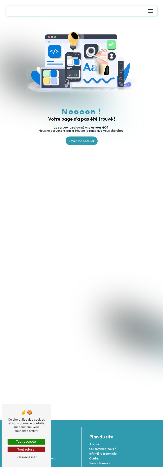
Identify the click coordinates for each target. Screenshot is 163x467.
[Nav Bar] (150, 11)
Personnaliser (26, 457)
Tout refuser (26, 449)
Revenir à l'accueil (82, 141)
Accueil (94, 444)
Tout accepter (26, 441)
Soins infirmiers (99, 463)
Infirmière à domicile (103, 453)
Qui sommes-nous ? (102, 449)
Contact (95, 458)
